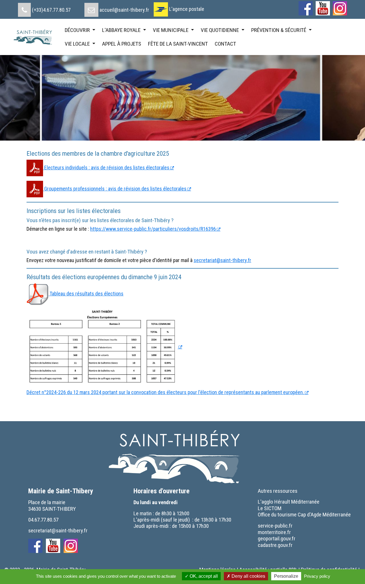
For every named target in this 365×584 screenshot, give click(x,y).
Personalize (286, 576)
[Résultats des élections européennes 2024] (104, 347)
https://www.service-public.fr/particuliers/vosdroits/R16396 (153, 229)
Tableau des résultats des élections (85, 294)
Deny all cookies (247, 576)
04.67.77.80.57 (43, 519)
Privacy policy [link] (317, 576)
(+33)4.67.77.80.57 (51, 10)
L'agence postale (186, 9)
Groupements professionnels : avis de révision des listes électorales (114, 189)
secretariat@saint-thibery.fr (222, 260)
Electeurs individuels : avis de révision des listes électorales (106, 168)
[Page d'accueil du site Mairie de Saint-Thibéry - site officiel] (35, 37)
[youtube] (323, 8)
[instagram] (340, 8)
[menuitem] (44, 7)
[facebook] (306, 8)
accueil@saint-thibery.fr (124, 10)
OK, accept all (203, 576)
